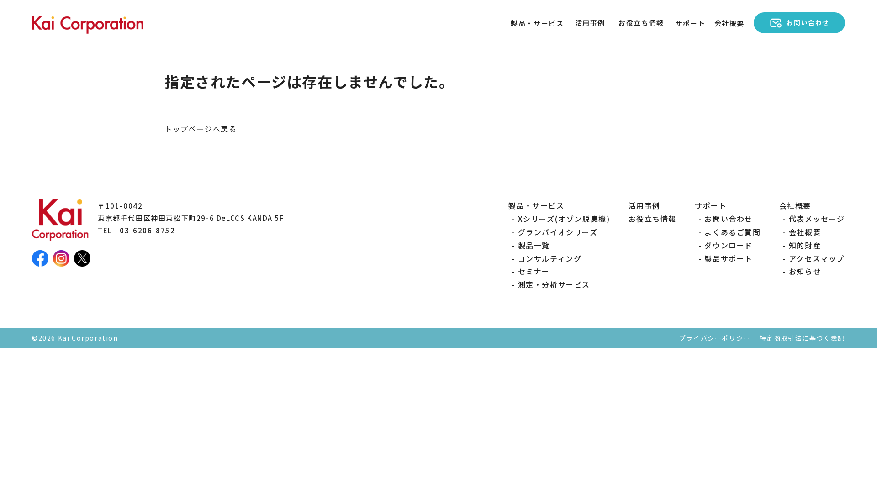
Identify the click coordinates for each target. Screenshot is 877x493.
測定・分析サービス (554, 284)
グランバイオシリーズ (557, 231)
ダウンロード (728, 245)
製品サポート (728, 258)
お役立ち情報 (641, 22)
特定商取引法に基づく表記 (802, 337)
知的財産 (805, 245)
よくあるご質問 (732, 231)
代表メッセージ (817, 218)
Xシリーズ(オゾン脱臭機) (564, 218)
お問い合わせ (728, 218)
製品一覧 (534, 245)
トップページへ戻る (200, 128)
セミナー (534, 271)
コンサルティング (549, 258)
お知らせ (805, 271)
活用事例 (590, 22)
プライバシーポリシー (714, 337)
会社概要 (805, 231)
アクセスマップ (817, 258)
